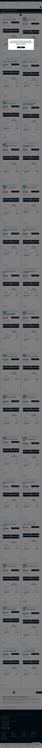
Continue (21, 47)
